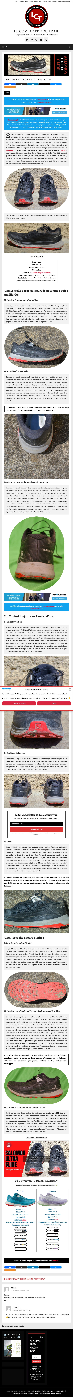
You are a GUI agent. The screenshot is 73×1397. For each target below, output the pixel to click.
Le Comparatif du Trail (36, 31)
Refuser (54, 703)
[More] (10, 87)
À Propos (54, 1)
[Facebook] (10, 84)
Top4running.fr (42, 99)
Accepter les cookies (19, 703)
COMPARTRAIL (36, 609)
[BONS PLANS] (29, 1)
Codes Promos (56, 1394)
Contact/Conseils (38, 1)
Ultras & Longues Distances (40, 273)
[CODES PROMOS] (19, 1)
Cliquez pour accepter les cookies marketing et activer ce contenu (36, 1159)
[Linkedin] (33, 84)
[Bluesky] (56, 84)
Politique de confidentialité (43, 708)
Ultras (63, 150)
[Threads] (44, 84)
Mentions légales (40, 1391)
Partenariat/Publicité (20, 1394)
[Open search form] (69, 47)
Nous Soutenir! (47, 1)
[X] (21, 84)
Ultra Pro (9, 150)
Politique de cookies (26, 708)
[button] (70, 689)
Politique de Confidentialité (56, 1391)
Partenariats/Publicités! (64, 1)
